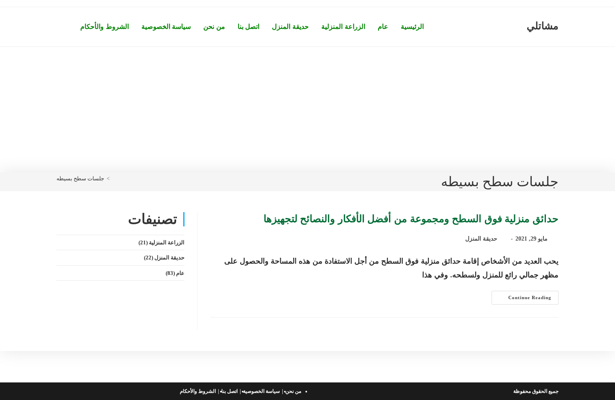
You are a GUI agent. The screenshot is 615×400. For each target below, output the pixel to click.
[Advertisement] (307, 109)
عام (180, 273)
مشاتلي (543, 26)
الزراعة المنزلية (166, 242)
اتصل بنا (229, 391)
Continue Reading (521, 300)
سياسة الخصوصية (261, 391)
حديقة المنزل (481, 239)
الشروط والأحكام (198, 391)
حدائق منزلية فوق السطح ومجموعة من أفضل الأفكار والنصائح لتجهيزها (411, 218)
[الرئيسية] (114, 178)
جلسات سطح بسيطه (80, 178)
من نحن (293, 391)
